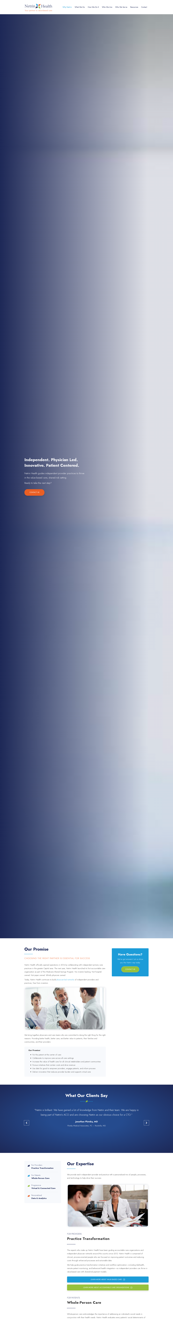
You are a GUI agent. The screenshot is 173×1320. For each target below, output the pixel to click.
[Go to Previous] (26, 1123)
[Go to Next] (146, 1123)
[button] (34, 492)
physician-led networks (65, 979)
